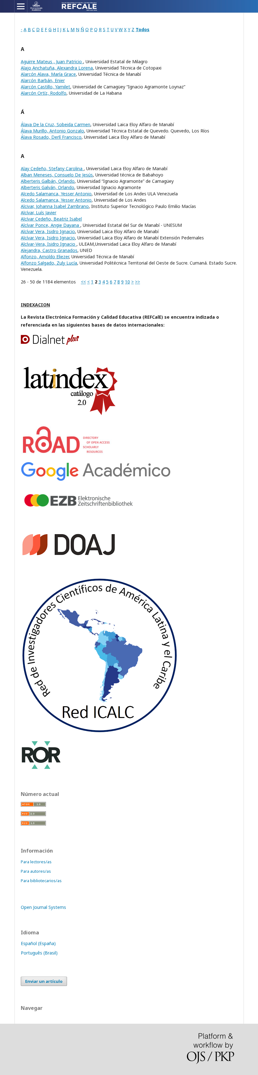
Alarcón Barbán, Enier (43, 80)
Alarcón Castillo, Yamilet (45, 87)
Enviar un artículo (44, 981)
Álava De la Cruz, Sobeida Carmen (55, 124)
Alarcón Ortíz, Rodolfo (43, 93)
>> (137, 282)
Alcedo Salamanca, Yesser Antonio (56, 194)
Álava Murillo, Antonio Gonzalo (52, 131)
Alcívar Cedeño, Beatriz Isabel (51, 219)
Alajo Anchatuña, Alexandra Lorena (57, 68)
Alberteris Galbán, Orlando (48, 181)
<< (83, 282)
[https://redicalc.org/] (99, 732)
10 (127, 282)
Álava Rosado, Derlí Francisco (51, 137)
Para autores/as (36, 871)
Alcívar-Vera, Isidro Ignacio (48, 244)
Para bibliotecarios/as (41, 880)
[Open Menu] (20, 6)
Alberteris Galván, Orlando (47, 187)
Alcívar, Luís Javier (38, 213)
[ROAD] (67, 453)
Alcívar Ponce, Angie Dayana (50, 225)
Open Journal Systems (43, 907)
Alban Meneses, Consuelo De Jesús (57, 175)
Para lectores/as (36, 862)
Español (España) (38, 943)
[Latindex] (71, 416)
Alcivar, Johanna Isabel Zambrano (55, 206)
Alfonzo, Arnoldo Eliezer (45, 257)
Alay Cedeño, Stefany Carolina (52, 168)
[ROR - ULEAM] (41, 768)
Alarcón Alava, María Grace (48, 74)
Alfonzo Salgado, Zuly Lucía (49, 263)
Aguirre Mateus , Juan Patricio (52, 61)
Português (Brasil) (39, 953)
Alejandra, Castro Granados (49, 250)
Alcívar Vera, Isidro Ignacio (48, 231)
